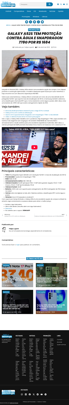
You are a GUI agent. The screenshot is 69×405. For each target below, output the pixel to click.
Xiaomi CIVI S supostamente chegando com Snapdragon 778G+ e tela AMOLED (31, 115)
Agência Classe (14, 403)
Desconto (8, 208)
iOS (35, 11)
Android (8, 11)
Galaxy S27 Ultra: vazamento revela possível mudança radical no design (25, 368)
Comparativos (19, 11)
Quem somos (61, 345)
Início (8, 25)
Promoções (26, 17)
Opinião (60, 11)
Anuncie (59, 342)
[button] (26, 21)
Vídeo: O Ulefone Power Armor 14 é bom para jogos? (22, 117)
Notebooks (43, 11)
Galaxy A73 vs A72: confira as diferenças (18, 113)
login (18, 245)
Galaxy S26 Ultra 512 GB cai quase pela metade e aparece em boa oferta (52, 370)
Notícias (52, 11)
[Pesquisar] (49, 4)
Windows (36, 17)
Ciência (44, 17)
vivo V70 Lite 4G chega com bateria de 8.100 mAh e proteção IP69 (39, 371)
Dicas (29, 11)
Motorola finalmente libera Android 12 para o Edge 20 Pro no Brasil (27, 111)
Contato (59, 339)
